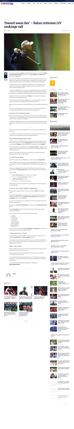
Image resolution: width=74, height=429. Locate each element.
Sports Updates (9, 19)
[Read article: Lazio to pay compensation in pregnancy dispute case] (53, 283)
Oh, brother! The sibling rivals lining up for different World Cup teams (63, 375)
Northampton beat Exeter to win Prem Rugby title (64, 382)
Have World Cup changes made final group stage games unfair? (63, 321)
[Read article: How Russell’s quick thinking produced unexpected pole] (25, 306)
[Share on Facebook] (5, 73)
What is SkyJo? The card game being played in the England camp (64, 217)
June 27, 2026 (22, 299)
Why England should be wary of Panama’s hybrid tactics (10, 314)
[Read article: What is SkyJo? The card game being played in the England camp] (53, 218)
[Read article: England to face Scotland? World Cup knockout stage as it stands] (53, 289)
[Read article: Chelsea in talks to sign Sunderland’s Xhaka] (40, 291)
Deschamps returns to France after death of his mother (63, 257)
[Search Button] (72, 3)
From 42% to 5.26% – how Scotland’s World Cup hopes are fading (59, 246)
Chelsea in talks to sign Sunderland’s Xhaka (39, 297)
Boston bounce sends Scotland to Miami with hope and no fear (63, 395)
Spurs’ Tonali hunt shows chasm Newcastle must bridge (63, 295)
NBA (38, 3)
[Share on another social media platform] (5, 79)
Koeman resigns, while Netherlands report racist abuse (59, 146)
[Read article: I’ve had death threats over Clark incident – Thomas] (10, 291)
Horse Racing (63, 3)
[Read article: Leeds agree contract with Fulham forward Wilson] (53, 270)
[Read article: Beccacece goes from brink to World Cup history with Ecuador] (53, 224)
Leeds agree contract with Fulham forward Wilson (64, 269)
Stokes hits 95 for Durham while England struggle (64, 368)
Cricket (23, 3)
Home (5, 19)
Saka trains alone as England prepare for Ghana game (62, 408)
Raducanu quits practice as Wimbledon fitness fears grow (63, 177)
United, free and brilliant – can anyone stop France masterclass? (60, 126)
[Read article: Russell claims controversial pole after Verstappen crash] (25, 291)
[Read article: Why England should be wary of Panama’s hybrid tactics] (10, 306)
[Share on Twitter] (5, 76)
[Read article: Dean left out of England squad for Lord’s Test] (53, 415)
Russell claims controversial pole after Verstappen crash (25, 297)
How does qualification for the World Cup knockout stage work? (64, 362)
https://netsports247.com (14, 264)
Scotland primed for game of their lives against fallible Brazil (64, 308)
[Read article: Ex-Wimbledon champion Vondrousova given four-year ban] (53, 342)
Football (29, 3)
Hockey (50, 3)
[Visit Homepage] (7, 3)
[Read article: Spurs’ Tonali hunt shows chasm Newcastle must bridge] (53, 296)
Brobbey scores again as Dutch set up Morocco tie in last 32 (59, 230)
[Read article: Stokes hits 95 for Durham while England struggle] (53, 369)
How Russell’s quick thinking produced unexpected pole (23, 314)
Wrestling (56, 3)
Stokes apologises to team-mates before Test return (63, 302)
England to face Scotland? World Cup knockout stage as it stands (64, 289)
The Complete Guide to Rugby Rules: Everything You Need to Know (63, 94)
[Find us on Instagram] (2, 1)
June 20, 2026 (60, 364)
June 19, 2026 (60, 416)
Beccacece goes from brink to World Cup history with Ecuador (63, 224)
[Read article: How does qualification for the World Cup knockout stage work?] (53, 362)
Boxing (69, 3)
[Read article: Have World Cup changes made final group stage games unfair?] (53, 322)
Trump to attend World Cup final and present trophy (63, 315)
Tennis (45, 3)
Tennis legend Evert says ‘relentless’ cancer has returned (63, 203)
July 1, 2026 (6, 299)
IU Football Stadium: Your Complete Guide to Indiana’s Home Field (64, 108)
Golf (34, 3)
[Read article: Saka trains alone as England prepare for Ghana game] (53, 409)
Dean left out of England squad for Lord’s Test (63, 414)
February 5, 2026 (15, 30)
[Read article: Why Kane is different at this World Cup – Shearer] (53, 402)
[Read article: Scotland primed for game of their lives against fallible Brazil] (53, 309)
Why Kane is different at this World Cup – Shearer (63, 401)
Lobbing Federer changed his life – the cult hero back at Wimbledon (63, 134)
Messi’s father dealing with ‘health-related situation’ (63, 427)
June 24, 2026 (60, 260)
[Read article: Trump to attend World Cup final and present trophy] (53, 315)
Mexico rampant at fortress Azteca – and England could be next (60, 158)
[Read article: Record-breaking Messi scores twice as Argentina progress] (53, 348)
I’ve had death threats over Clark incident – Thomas (10, 297)
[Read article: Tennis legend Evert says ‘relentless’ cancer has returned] (53, 204)
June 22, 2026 (53, 337)
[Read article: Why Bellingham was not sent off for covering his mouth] (53, 276)
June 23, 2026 (60, 317)
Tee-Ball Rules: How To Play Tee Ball (63, 114)
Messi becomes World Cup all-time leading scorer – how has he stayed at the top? (64, 355)
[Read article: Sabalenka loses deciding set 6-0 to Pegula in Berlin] (53, 389)
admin (9, 30)
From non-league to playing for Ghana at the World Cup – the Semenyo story (60, 263)
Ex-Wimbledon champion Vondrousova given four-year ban (64, 341)
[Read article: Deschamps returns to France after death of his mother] (53, 258)
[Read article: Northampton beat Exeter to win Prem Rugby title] (53, 383)
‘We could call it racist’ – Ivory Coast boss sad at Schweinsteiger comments (63, 210)
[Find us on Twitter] (8, 1)
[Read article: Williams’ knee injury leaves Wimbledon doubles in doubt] (53, 153)
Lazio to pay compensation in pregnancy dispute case (63, 282)
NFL (41, 3)
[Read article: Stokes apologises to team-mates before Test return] (53, 302)
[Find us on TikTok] (5, 1)
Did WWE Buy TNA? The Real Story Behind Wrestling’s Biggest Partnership (63, 101)
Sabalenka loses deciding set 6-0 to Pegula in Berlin (64, 388)
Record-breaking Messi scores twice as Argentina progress (64, 348)
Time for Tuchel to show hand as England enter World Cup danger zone (63, 164)
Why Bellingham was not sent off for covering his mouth (64, 276)
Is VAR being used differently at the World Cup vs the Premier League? (63, 328)
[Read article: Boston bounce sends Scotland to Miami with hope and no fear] (53, 396)
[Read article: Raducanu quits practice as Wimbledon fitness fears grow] (53, 178)
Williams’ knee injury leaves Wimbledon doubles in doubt (63, 152)
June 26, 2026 (60, 206)
